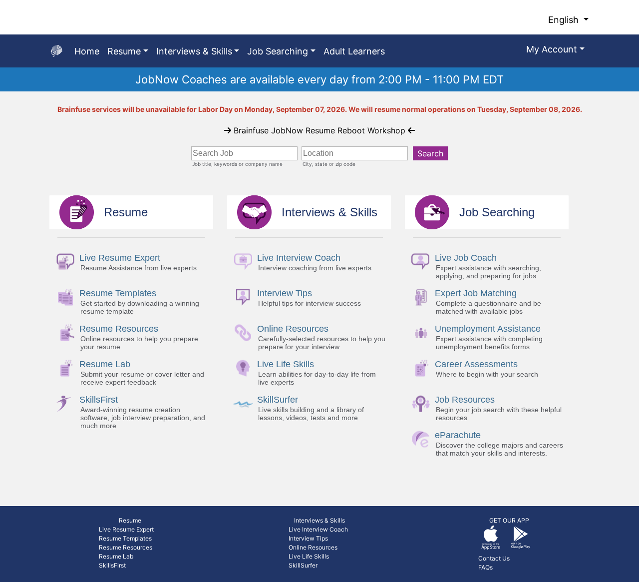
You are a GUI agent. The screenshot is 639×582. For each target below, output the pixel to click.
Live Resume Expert (126, 529)
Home (86, 51)
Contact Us (494, 558)
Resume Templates (125, 538)
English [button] (564, 19)
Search (430, 153)
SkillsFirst (112, 565)
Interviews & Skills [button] (194, 51)
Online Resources (313, 547)
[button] (555, 50)
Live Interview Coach (318, 529)
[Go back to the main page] (56, 51)
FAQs (485, 567)
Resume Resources (125, 547)
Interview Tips (308, 538)
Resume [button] (124, 51)
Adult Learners (354, 51)
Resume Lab (116, 556)
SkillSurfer (303, 565)
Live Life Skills (309, 556)
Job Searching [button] (277, 51)
